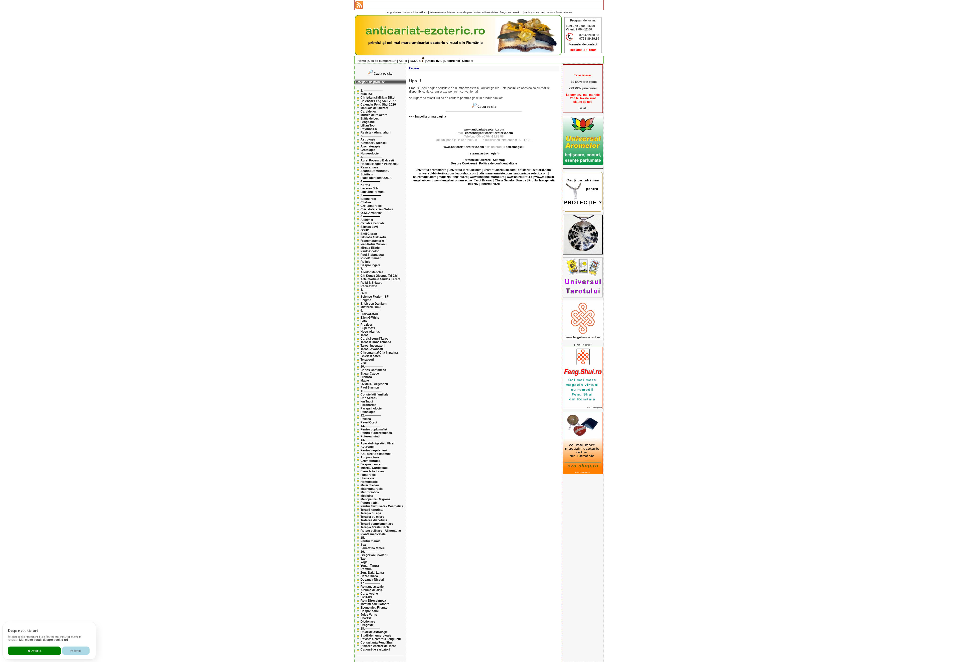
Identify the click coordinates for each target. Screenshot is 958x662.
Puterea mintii (370, 436)
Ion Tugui (366, 401)
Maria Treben (369, 485)
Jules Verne (368, 614)
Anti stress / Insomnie (375, 454)
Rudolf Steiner (370, 258)
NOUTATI (366, 94)
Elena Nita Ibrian (372, 471)
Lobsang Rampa (372, 192)
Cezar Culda (369, 576)
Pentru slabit (369, 503)
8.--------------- (369, 289)
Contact (467, 61)
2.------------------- (371, 136)
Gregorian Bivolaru (373, 555)
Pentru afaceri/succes (376, 433)
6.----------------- (370, 216)
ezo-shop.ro (464, 12)
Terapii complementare (376, 524)
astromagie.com (424, 177)
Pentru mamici (370, 541)
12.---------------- (370, 415)
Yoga (363, 562)
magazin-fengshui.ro (453, 177)
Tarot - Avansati (371, 349)
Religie (365, 262)
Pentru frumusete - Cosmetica (381, 506)
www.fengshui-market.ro (487, 177)
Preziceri (366, 324)
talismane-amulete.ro (442, 12)
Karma (365, 185)
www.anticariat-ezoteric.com (484, 129)
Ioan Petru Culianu (373, 244)
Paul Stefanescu (372, 255)
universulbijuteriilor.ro (415, 12)
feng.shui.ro (393, 12)
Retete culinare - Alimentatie (380, 530)
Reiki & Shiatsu (371, 282)
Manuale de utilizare (374, 108)
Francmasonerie (372, 241)
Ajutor (403, 61)
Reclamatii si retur (583, 50)
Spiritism (366, 174)
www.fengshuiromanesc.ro (453, 180)
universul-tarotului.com (465, 170)
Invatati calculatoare (374, 604)
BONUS (415, 61)
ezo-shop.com (466, 173)
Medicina (366, 496)
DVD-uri (366, 597)
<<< (411, 116)
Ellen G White (369, 317)
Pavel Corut (368, 422)
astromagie (514, 147)
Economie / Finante (373, 607)
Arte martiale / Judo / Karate (380, 279)
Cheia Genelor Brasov (510, 180)
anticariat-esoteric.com (530, 173)
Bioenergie (368, 199)
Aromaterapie (370, 146)
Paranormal (368, 405)
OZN (363, 293)
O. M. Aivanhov (371, 213)
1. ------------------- (371, 90)
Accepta (36, 650)
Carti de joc (368, 111)
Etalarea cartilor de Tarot (378, 646)
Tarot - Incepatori (372, 345)
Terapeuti (367, 359)
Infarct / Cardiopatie (374, 468)
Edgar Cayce (369, 373)
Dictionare (367, 621)
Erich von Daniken (373, 303)
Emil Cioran (368, 234)
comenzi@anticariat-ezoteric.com (489, 133)
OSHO (364, 230)
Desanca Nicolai (372, 579)
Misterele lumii (370, 307)
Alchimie (366, 220)
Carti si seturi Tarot (374, 338)
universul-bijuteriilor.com (436, 173)
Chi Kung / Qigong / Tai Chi (378, 275)
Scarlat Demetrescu (374, 171)
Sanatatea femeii (372, 548)
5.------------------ (370, 195)
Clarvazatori (369, 314)
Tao (362, 558)
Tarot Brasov (483, 180)
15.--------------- (370, 537)
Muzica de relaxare (373, 115)
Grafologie (367, 150)
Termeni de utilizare (477, 160)
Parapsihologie (371, 408)
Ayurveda (367, 447)
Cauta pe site (383, 73)
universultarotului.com (500, 170)
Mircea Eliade (370, 248)
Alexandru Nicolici (373, 143)
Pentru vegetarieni (373, 450)
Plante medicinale (373, 534)
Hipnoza (366, 377)
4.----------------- (370, 181)
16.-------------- (369, 551)
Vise (363, 363)
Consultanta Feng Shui (376, 642)
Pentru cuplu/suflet (373, 429)
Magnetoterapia (371, 489)
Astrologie (367, 139)
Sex (363, 544)
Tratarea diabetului (373, 520)
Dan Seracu (368, 398)
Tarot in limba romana (375, 342)
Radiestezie (368, 286)
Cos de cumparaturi (382, 61)
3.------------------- (371, 157)
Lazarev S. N (369, 188)
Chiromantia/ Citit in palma (379, 352)
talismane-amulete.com (495, 173)
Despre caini (369, 611)
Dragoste (367, 625)
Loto (363, 321)
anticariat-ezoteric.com (534, 170)
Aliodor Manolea (371, 272)
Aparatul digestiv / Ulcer (377, 443)
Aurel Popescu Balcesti (377, 160)
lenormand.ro (490, 184)
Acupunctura (369, 457)
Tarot (364, 335)
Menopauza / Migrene (375, 499)
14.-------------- (369, 440)
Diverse (366, 618)
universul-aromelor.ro (559, 12)
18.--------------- (370, 628)
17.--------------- (370, 583)
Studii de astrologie (374, 632)
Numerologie (369, 153)
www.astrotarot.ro (519, 177)
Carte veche (369, 593)
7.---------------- (369, 268)
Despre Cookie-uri (464, 163)
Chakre (365, 202)
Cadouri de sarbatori (375, 649)
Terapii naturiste (371, 510)
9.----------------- (370, 310)
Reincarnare (369, 167)
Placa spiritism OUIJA (376, 178)
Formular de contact (583, 44)
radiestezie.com (534, 12)
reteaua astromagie (482, 153)
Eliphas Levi (369, 227)
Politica (365, 419)
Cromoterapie (370, 461)
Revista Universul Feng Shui (380, 639)
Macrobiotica (369, 492)
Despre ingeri (370, 265)
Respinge (75, 650)
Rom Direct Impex (373, 600)
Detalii (583, 108)
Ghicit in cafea (370, 356)
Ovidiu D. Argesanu (374, 384)
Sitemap (499, 160)
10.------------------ (371, 366)
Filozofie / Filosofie (373, 237)
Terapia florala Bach (374, 527)
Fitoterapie (368, 475)
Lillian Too (367, 125)
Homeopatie (369, 482)
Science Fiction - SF (374, 296)
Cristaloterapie (371, 206)
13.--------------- (370, 426)
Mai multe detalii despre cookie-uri (43, 640)
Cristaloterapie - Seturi (376, 209)
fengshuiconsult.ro (511, 12)
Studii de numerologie (375, 635)
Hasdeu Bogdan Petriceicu (379, 164)
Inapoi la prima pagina (430, 116)
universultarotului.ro (486, 12)
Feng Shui (367, 122)
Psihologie (367, 412)
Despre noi (452, 61)
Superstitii (367, 328)
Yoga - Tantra (369, 565)
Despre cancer (371, 464)
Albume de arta (371, 590)
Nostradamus (370, 331)
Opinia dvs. (434, 61)
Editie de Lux (369, 118)
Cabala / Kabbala (372, 223)
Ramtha (366, 569)
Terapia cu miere (372, 517)
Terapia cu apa (370, 513)
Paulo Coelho (369, 251)
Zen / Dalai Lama (372, 572)
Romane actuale (372, 586)
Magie (364, 380)
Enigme (365, 300)
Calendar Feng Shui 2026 (378, 104)
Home (362, 61)
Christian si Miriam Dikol (377, 97)
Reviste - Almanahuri (375, 132)
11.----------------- (370, 391)
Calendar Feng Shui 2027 (378, 101)
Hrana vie (367, 478)
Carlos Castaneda (373, 370)
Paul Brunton (369, 387)
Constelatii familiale (374, 394)
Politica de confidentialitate (498, 163)
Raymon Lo (368, 129)
